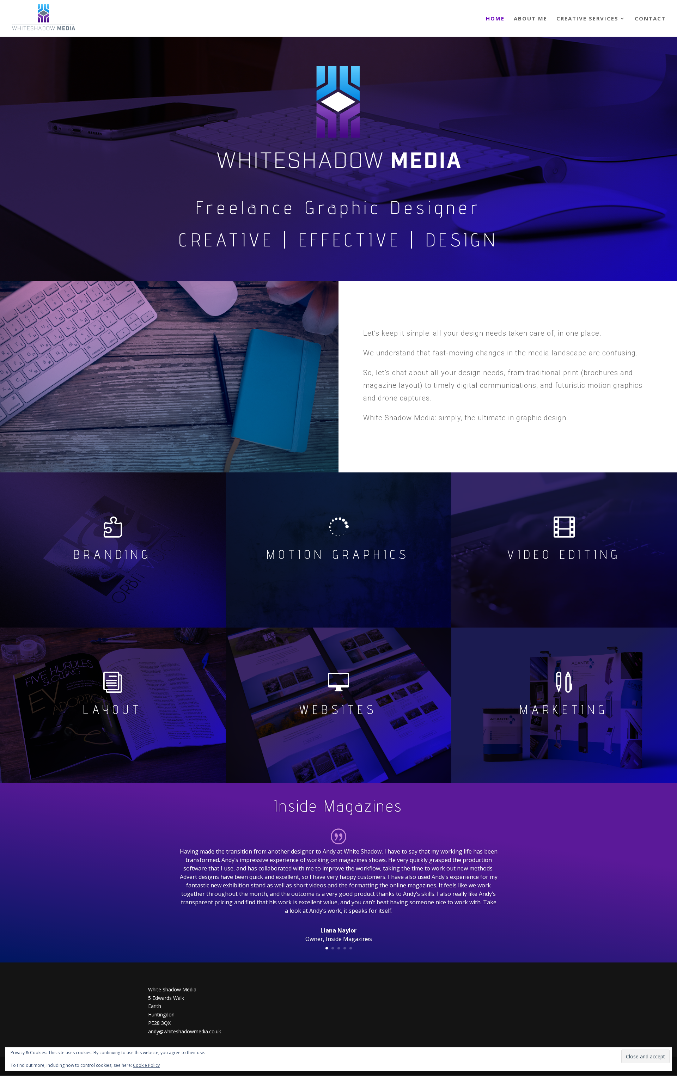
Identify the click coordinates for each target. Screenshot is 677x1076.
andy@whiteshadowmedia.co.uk (184, 1031)
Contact (650, 19)
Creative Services (587, 19)
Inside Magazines (338, 805)
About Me (530, 19)
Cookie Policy (146, 1065)
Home (495, 19)
